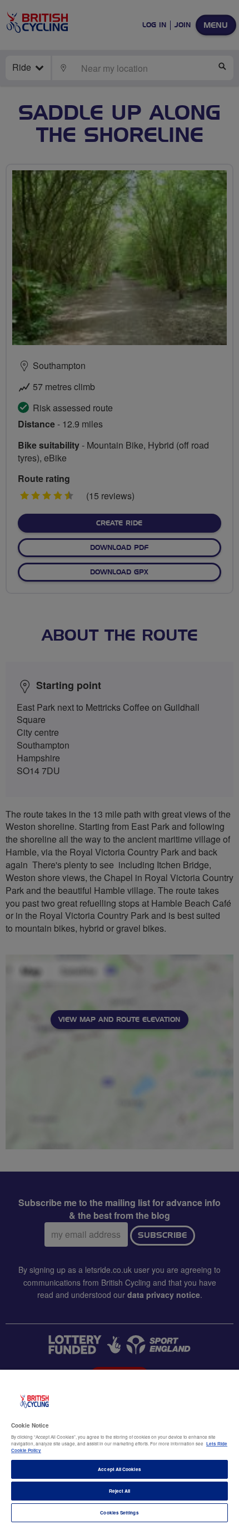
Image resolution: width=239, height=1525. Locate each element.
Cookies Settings (119, 1512)
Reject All (120, 1491)
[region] (119, 1447)
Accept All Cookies (119, 1469)
